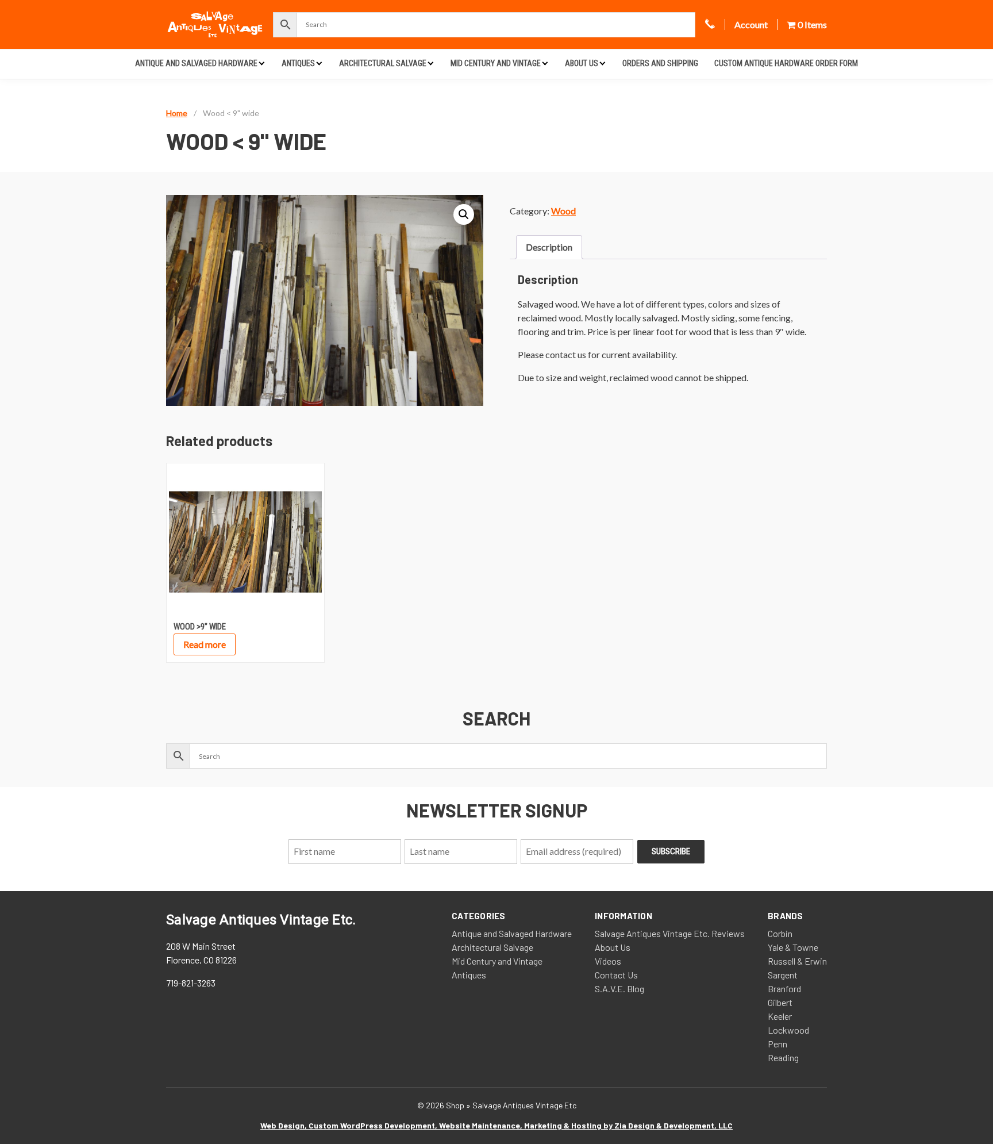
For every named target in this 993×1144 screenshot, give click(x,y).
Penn (777, 1043)
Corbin (780, 933)
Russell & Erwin (797, 960)
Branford (784, 988)
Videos (608, 960)
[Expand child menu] (262, 63)
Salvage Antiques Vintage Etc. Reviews (670, 933)
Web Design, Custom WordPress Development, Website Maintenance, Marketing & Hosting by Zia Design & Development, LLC (496, 1125)
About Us (581, 63)
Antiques (298, 63)
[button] (463, 214)
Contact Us (616, 974)
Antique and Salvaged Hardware (196, 63)
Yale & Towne (793, 947)
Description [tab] (549, 246)
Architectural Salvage (382, 63)
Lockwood (788, 1029)
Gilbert (780, 1002)
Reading (783, 1057)
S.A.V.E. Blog (619, 988)
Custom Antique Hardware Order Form (786, 63)
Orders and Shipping (660, 63)
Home (176, 113)
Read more (204, 644)
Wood (563, 210)
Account (751, 24)
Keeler (780, 1016)
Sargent (783, 974)
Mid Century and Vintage (496, 63)
